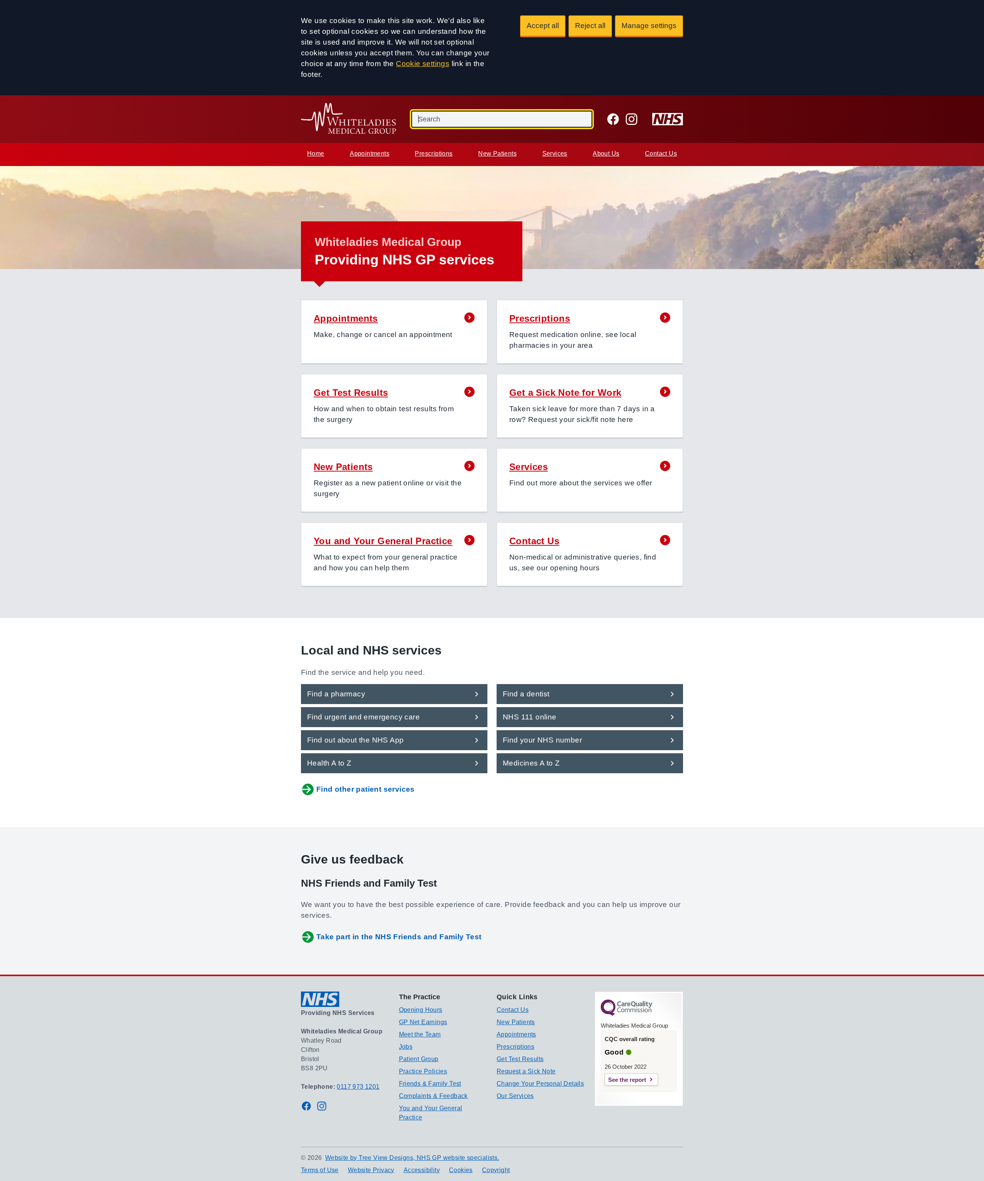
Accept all (543, 26)
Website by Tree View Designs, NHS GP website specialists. (412, 1157)
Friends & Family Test (430, 1083)
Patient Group (419, 1059)
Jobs (406, 1046)
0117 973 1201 (358, 1086)
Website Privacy (371, 1170)
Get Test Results (520, 1059)
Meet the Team (420, 1034)
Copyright (496, 1170)
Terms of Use (320, 1170)
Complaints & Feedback (433, 1096)
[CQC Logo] (626, 1014)
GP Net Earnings (423, 1022)
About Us (606, 153)
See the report (627, 1079)
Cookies (461, 1170)
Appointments (369, 153)
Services (554, 153)
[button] (394, 332)
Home (315, 153)
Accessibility (422, 1170)
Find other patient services (365, 789)
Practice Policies (423, 1071)
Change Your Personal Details (540, 1083)
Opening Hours (420, 1010)
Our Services (515, 1096)
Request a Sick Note (526, 1071)
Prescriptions (433, 153)
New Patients (497, 153)
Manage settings (649, 26)
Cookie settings (422, 64)
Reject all (590, 26)
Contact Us (661, 153)
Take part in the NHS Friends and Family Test (399, 937)
